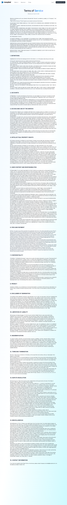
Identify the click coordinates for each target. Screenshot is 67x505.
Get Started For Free (60, 2)
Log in (52, 2)
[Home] (6, 2)
